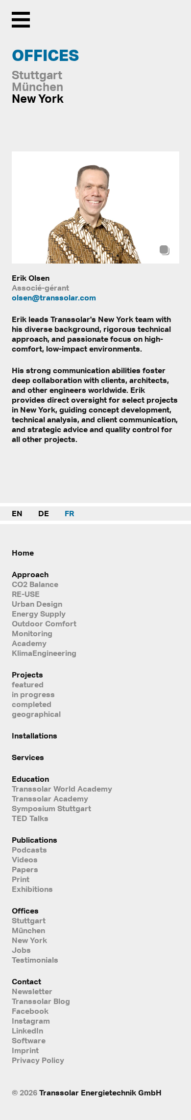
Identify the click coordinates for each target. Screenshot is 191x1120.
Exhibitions (32, 889)
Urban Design (37, 604)
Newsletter (32, 991)
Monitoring (32, 633)
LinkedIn (27, 1030)
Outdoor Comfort (44, 623)
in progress (33, 694)
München (28, 930)
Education (30, 779)
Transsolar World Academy (62, 789)
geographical (36, 714)
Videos (25, 859)
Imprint (25, 1050)
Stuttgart (29, 920)
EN (17, 513)
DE (43, 513)
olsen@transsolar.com (54, 297)
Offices (25, 910)
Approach (30, 574)
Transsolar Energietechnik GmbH (100, 1092)
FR (69, 513)
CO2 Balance (35, 584)
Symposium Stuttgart (51, 808)
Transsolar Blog (41, 1001)
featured (28, 684)
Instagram (31, 1021)
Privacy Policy (38, 1060)
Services (28, 757)
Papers (25, 869)
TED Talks (30, 818)
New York (29, 940)
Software (29, 1040)
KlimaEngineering (44, 653)
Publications (34, 840)
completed (31, 704)
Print (20, 879)
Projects (27, 674)
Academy (29, 643)
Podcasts (29, 850)
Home (23, 553)
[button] (167, 208)
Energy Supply (39, 614)
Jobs (21, 950)
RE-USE (26, 594)
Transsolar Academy (50, 798)
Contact (26, 981)
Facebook (30, 1011)
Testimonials (35, 960)
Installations (34, 735)
